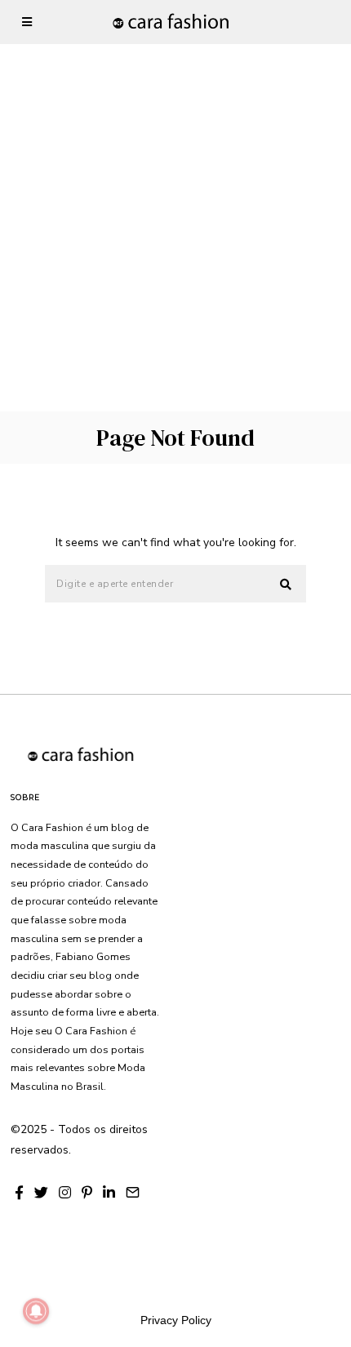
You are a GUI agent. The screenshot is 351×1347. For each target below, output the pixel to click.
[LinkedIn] (109, 1193)
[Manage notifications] (36, 1311)
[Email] (133, 1193)
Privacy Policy (175, 1320)
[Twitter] (41, 1193)
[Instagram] (65, 1193)
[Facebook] (19, 1193)
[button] (286, 584)
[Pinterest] (87, 1193)
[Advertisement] (175, 175)
